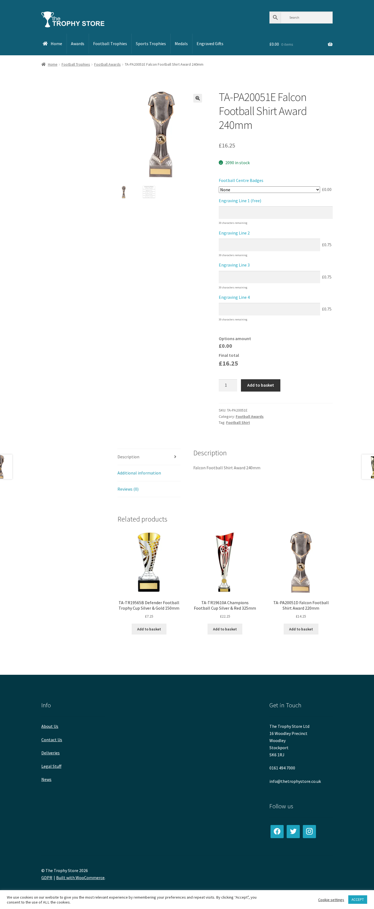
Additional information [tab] (139, 473)
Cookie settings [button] (331, 899)
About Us (49, 726)
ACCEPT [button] (358, 899)
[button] (197, 98)
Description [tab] (128, 456)
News (46, 779)
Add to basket (260, 385)
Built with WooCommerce (80, 877)
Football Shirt (238, 422)
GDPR (46, 877)
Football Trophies (76, 64)
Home (52, 64)
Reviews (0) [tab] (128, 489)
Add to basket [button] (149, 629)
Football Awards (107, 64)
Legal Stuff (51, 766)
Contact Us (51, 739)
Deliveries (50, 752)
